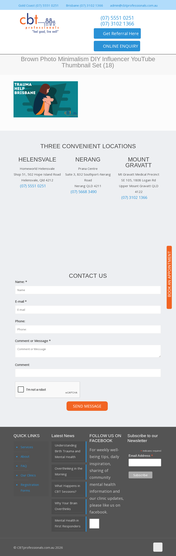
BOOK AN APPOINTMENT (169, 274)
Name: (21, 281)
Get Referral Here (121, 33)
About (25, 456)
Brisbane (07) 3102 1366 (84, 5)
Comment (22, 364)
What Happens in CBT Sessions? (67, 489)
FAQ (24, 466)
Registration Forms (30, 487)
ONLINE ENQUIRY (120, 46)
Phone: (20, 321)
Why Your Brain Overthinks (66, 506)
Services (27, 447)
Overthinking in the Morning (68, 471)
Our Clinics (28, 475)
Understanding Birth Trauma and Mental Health (67, 451)
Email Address (141, 456)
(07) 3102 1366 (117, 23)
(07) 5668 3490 (84, 191)
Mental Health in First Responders (67, 523)
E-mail (21, 301)
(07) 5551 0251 (117, 18)
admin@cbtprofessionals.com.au (134, 5)
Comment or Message (33, 341)
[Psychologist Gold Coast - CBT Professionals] (39, 23)
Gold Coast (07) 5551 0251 (38, 5)
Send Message (87, 406)
